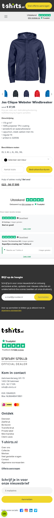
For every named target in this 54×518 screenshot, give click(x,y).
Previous (2, 94)
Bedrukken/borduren (39, 169)
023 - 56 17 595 (10, 184)
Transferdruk (8, 427)
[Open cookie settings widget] (4, 514)
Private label (7, 430)
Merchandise (8, 433)
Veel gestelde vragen (11, 456)
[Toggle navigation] (6, 16)
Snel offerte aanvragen (38, 6)
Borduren (6, 424)
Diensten (6, 418)
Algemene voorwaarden (13, 462)
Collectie (6, 450)
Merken (5, 453)
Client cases (7, 436)
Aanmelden (43, 297)
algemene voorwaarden (11, 310)
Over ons (6, 447)
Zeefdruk (6, 421)
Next (51, 94)
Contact (5, 459)
